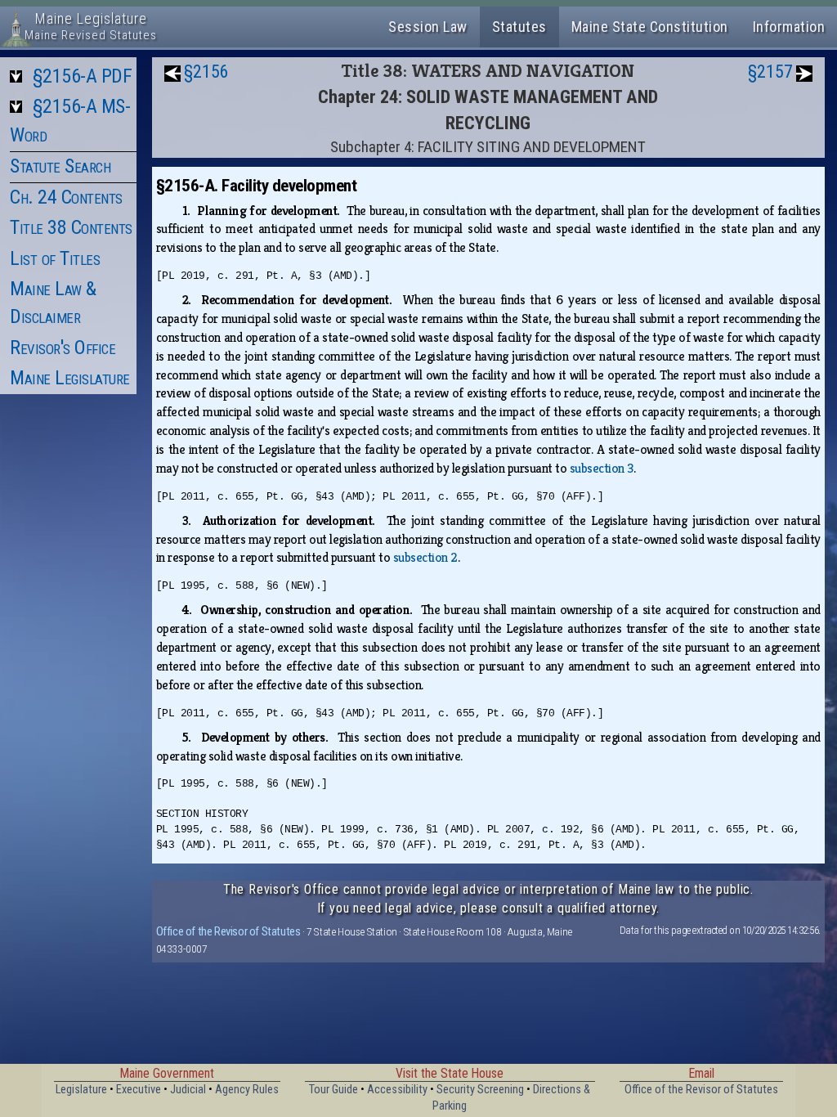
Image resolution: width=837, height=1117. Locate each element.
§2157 (770, 71)
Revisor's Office (62, 347)
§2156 (206, 71)
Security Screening (480, 1090)
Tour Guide (333, 1090)
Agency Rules (247, 1090)
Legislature (81, 1090)
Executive (138, 1090)
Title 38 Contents (71, 227)
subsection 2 (425, 557)
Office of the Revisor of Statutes (228, 931)
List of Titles (55, 258)
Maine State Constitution (649, 26)
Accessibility (397, 1090)
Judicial (188, 1090)
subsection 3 (601, 468)
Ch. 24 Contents (66, 197)
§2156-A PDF (82, 76)
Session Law (428, 26)
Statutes (519, 26)
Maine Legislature (70, 377)
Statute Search (60, 166)
